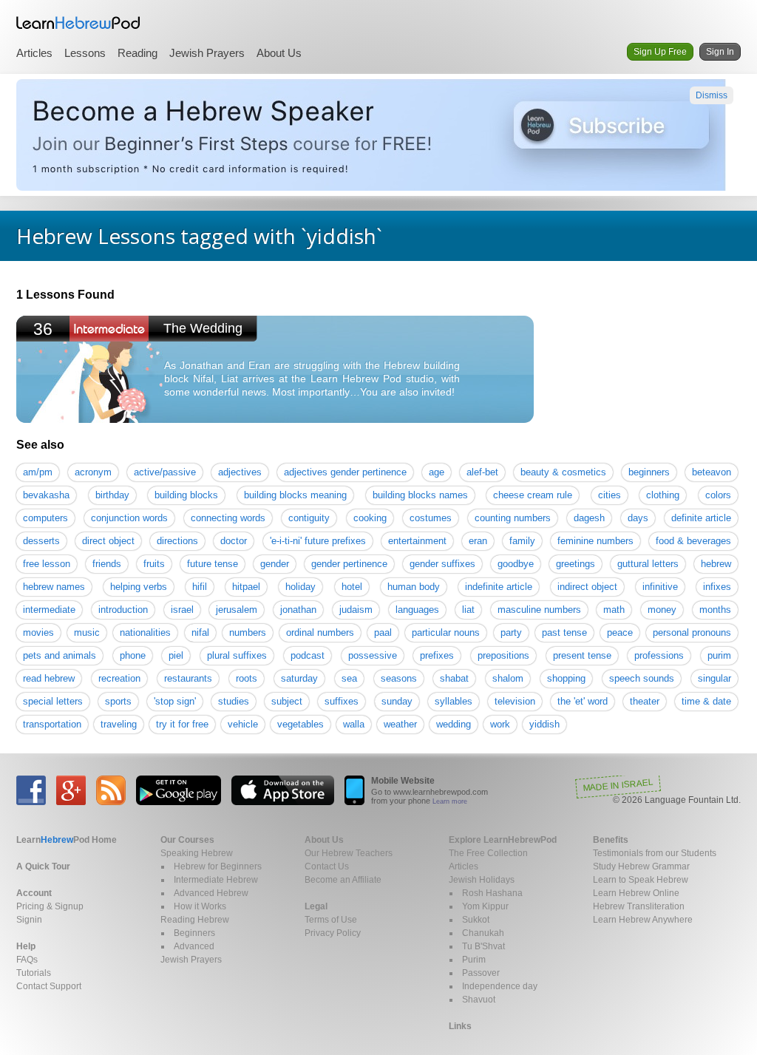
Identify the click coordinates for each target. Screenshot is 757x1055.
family (522, 540)
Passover (481, 973)
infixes (717, 586)
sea (349, 678)
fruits (154, 563)
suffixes (342, 701)
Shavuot (478, 999)
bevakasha (46, 495)
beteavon (711, 472)
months (715, 609)
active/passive (165, 472)
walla (353, 724)
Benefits (610, 840)
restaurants (188, 678)
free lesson (46, 563)
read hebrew (49, 678)
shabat (454, 678)
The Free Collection (488, 853)
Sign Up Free (660, 52)
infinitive (660, 586)
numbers (247, 632)
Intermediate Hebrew (216, 880)
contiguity (309, 517)
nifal (200, 632)
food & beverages (693, 540)
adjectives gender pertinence (345, 472)
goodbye (516, 563)
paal (383, 632)
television (515, 701)
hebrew (716, 563)
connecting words (228, 517)
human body (413, 586)
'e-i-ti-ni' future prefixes (318, 540)
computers (45, 517)
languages (417, 609)
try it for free (182, 724)
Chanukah (483, 933)
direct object (108, 540)
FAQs (27, 959)
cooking (370, 517)
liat (468, 609)
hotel (352, 586)
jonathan (298, 609)
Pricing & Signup (50, 906)
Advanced (194, 946)
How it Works (200, 906)
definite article (701, 517)
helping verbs (138, 586)
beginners (649, 472)
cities (609, 495)
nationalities (145, 632)
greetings (575, 563)
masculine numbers (539, 609)
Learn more (449, 801)
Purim (474, 959)
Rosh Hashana (492, 893)
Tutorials (33, 973)
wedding (453, 724)
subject (286, 701)
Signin (29, 920)
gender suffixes (442, 563)
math (614, 609)
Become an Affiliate (343, 880)
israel (182, 609)
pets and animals (59, 655)
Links (460, 1026)
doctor (233, 540)
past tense (564, 632)
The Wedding (202, 328)
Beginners (194, 933)
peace (620, 632)
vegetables (300, 724)
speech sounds (641, 678)
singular (714, 678)
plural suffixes (237, 655)
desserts (41, 540)
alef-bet (482, 472)
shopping (566, 678)
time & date (706, 701)
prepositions (503, 655)
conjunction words (129, 517)
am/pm (37, 472)
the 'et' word (582, 701)
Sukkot (475, 920)
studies (233, 701)
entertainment (417, 540)
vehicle (243, 724)
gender (274, 563)
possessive (372, 655)
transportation (52, 724)
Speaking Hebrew (196, 853)
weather (400, 724)
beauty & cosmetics (563, 472)
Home (66, 840)
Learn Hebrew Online (636, 893)
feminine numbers (595, 540)
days (638, 517)
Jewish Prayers (207, 53)
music (87, 632)
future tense (212, 563)
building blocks (186, 495)
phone (133, 655)
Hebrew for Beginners (218, 866)
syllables (453, 701)
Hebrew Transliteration (639, 906)
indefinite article (498, 586)
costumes (431, 517)
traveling (119, 724)
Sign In (720, 52)
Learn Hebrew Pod (78, 23)
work (500, 724)
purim (719, 655)
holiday (300, 586)
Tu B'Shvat (483, 946)
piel (176, 655)
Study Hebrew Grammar (641, 866)
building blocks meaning (295, 495)
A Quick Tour (43, 866)
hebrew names (54, 586)
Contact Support (48, 986)
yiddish (544, 724)
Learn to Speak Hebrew (640, 880)
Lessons (85, 53)
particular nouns (446, 632)
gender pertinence (349, 563)
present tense (582, 655)
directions (177, 540)
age (436, 472)
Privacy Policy (333, 933)
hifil (199, 586)
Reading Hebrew (194, 920)
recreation (119, 678)
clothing (662, 495)
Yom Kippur (485, 906)
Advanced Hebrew (211, 893)
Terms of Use (331, 920)
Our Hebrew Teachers (349, 853)
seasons (399, 678)
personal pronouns (692, 632)
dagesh (589, 517)
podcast (308, 655)
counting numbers (513, 517)
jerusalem (236, 609)
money (662, 609)
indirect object (587, 586)
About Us (279, 53)
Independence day (499, 986)
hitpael (246, 586)
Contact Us (327, 866)
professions (659, 655)
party (511, 632)
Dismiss (711, 95)
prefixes (437, 655)
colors (718, 495)
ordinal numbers (320, 632)
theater (644, 701)
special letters (53, 701)
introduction (123, 609)
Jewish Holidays (482, 880)
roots (246, 678)
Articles (34, 53)
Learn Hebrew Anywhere (643, 920)
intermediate (49, 609)
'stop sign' (175, 701)
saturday (299, 678)
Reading (137, 53)
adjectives (240, 472)
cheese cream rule (532, 495)
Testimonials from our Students (654, 853)
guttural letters (648, 563)
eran (478, 540)
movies (38, 632)
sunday (397, 701)
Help (25, 946)
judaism (356, 609)
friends (106, 563)
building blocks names (420, 495)
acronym (93, 472)
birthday (112, 495)
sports (118, 701)
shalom (507, 678)
